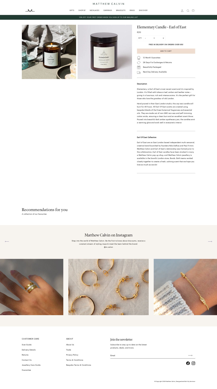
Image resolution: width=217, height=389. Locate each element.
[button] (25, 17)
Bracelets (120, 10)
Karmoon (192, 381)
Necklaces (94, 10)
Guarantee (26, 370)
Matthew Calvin (170, 381)
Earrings (108, 10)
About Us (70, 345)
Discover (143, 10)
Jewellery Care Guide (31, 365)
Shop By (82, 10)
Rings (132, 10)
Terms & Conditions (74, 360)
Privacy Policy (72, 355)
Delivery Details (29, 350)
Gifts (72, 10)
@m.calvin (108, 247)
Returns (25, 355)
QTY (140, 38)
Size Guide (26, 345)
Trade (68, 350)
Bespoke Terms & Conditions (78, 365)
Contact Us (27, 360)
